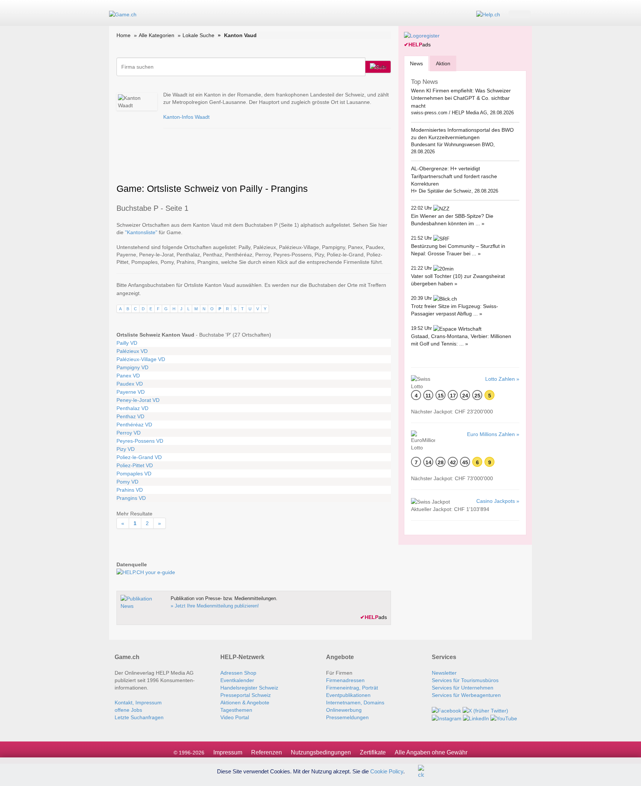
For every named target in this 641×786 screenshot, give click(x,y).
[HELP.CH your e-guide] (488, 14)
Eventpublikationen (348, 695)
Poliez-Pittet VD (134, 465)
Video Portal (234, 717)
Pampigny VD (132, 367)
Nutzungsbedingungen (321, 752)
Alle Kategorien (156, 35)
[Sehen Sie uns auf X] (485, 710)
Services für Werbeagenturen (466, 695)
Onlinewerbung (344, 710)
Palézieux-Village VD (140, 359)
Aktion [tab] (443, 63)
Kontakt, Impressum (138, 702)
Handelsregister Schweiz (249, 688)
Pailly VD (126, 343)
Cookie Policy (386, 771)
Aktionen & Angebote (244, 702)
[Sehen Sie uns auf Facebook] (446, 710)
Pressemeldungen (347, 717)
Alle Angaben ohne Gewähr (431, 752)
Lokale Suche (198, 35)
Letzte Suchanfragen (139, 717)
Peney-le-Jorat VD (138, 400)
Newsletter (444, 673)
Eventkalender (237, 680)
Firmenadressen (345, 680)
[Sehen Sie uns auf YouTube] (503, 718)
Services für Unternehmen (462, 688)
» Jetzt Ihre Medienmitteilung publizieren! (215, 606)
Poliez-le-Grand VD (139, 457)
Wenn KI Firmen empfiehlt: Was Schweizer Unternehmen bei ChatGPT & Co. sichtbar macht (461, 98)
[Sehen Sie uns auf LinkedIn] (476, 718)
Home (123, 35)
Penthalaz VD (132, 408)
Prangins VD (131, 498)
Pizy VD (125, 449)
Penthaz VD (130, 416)
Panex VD (128, 376)
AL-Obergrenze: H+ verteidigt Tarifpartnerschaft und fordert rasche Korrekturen (454, 176)
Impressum (227, 752)
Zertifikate (373, 752)
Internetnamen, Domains (355, 702)
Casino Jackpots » (497, 501)
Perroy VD (128, 433)
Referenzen (266, 752)
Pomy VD (127, 482)
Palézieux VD (132, 351)
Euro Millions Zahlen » (493, 434)
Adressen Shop (238, 673)
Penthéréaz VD (134, 425)
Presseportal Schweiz (245, 695)
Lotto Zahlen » (502, 379)
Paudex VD (129, 384)
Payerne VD (130, 392)
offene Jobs (128, 710)
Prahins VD (129, 490)
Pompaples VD (133, 473)
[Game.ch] (123, 14)
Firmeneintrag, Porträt (352, 688)
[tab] (416, 63)
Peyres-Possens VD (139, 441)
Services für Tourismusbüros (465, 680)
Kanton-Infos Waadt (186, 117)
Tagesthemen (236, 710)
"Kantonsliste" (141, 232)
